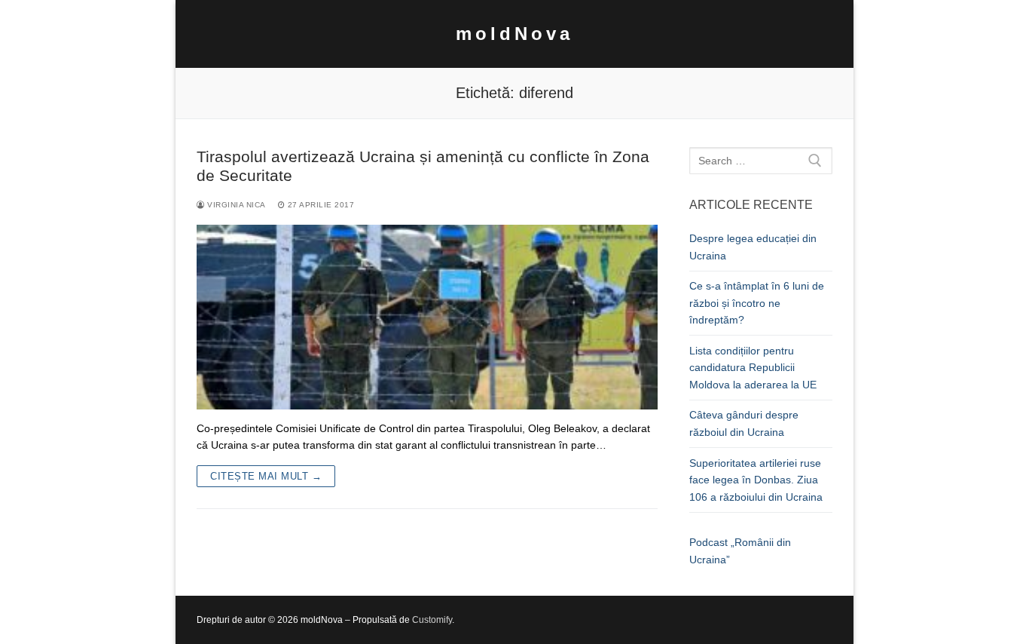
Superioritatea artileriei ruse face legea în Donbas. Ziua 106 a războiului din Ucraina (756, 480)
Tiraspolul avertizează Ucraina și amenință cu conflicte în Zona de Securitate (423, 166)
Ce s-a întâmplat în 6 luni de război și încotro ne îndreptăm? (756, 303)
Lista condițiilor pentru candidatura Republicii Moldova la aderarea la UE (753, 368)
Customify (432, 620)
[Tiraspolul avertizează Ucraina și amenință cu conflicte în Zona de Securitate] (427, 317)
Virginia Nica (235, 205)
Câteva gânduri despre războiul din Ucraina (743, 423)
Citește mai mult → (266, 476)
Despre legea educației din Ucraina (753, 247)
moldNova (514, 33)
